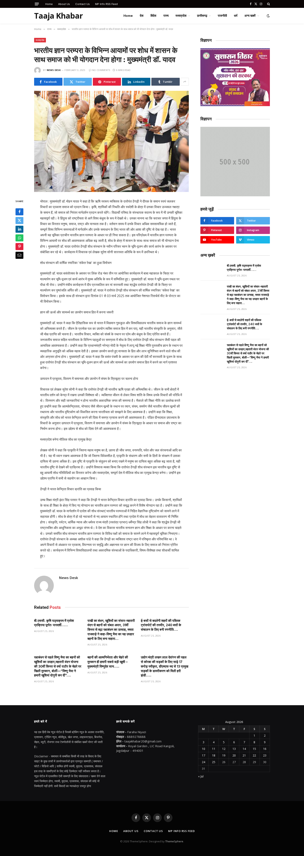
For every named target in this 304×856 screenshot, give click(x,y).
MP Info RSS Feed (106, 4)
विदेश (153, 16)
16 (264, 749)
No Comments (101, 70)
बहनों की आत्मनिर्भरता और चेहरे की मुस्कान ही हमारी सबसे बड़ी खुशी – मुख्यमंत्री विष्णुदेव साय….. (107, 661)
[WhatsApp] (19, 237)
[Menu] (37, 4)
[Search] (268, 4)
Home (49, 4)
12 (223, 749)
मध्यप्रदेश (181, 16)
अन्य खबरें (250, 16)
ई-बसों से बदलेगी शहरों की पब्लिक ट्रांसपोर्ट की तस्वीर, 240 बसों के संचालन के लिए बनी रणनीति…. (161, 625)
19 (223, 755)
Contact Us (82, 4)
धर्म (235, 16)
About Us (64, 4)
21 (244, 755)
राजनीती (222, 16)
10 (203, 749)
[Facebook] (19, 211)
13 (234, 749)
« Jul (200, 776)
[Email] (19, 255)
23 (264, 755)
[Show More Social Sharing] (185, 82)
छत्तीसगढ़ (202, 16)
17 (203, 755)
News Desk (54, 70)
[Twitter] (19, 220)
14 (244, 749)
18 (213, 755)
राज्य (166, 16)
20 (234, 755)
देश (142, 16)
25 (213, 762)
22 (254, 755)
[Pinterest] (19, 246)
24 (203, 762)
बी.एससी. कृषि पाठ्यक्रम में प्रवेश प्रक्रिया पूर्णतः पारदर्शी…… (54, 623)
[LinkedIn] (19, 229)
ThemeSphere (174, 841)
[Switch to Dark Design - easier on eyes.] (268, 15)
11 (213, 749)
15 (254, 749)
